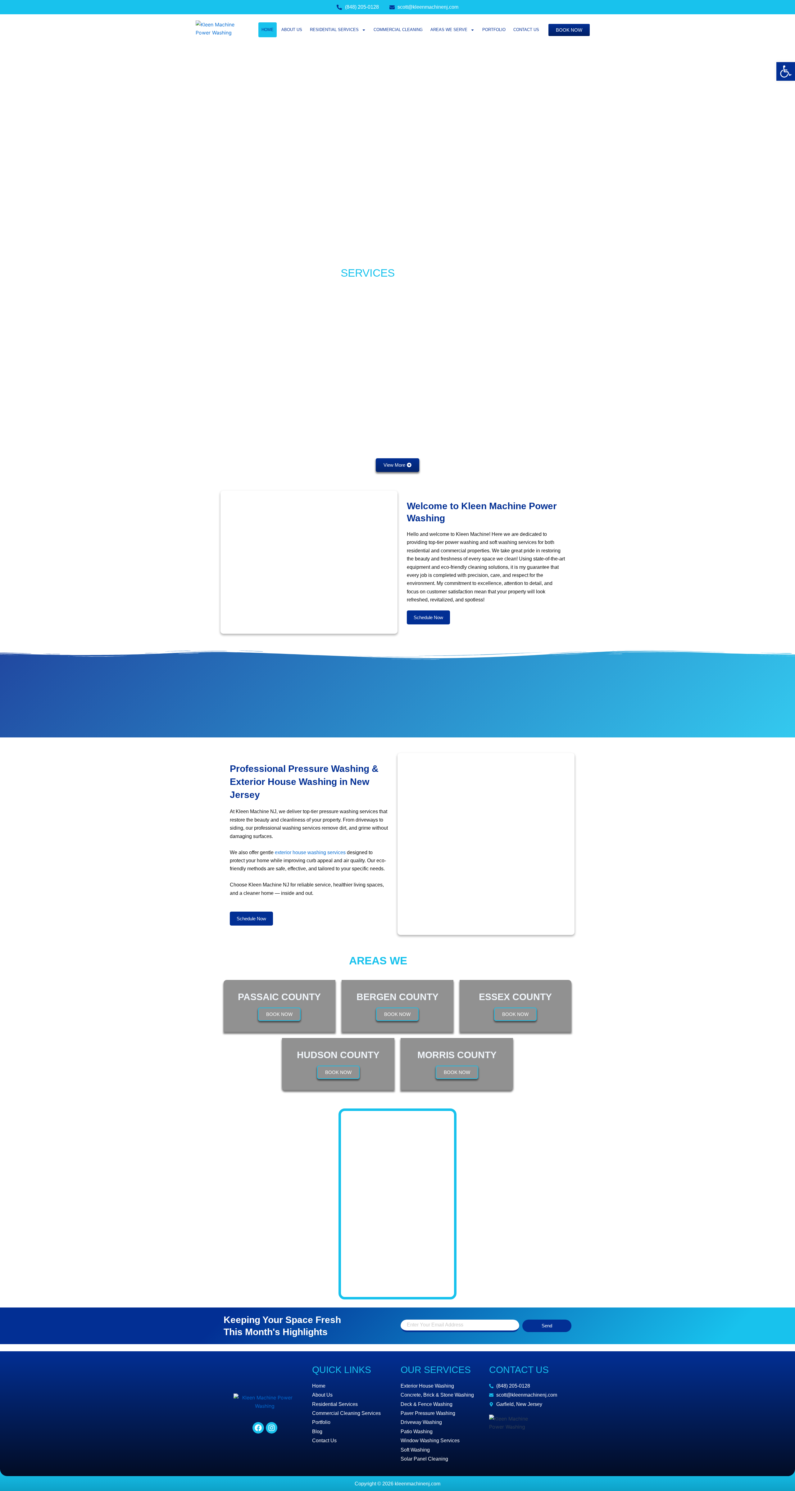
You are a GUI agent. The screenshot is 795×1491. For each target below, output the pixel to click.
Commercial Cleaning (398, 29)
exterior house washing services (310, 852)
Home (267, 29)
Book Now (279, 1014)
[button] (785, 71)
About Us (291, 29)
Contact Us (526, 29)
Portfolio (494, 29)
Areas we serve (448, 29)
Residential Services (334, 29)
